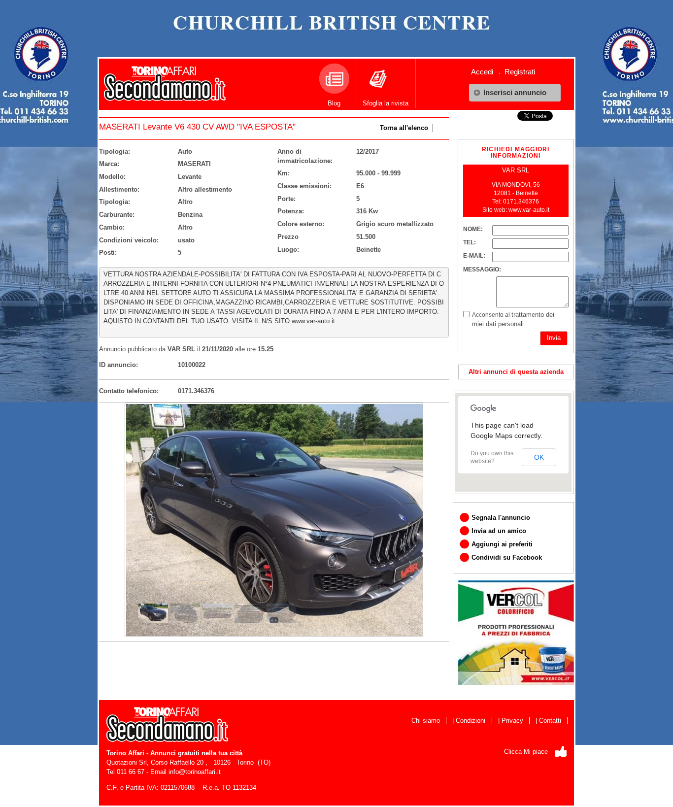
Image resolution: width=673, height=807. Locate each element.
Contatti (550, 720)
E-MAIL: (474, 255)
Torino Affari (125, 753)
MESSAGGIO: (482, 269)
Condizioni (470, 720)
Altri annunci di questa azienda (516, 371)
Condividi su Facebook (506, 557)
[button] (515, 92)
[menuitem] (486, 71)
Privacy (512, 720)
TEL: (469, 242)
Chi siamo (425, 720)
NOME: (473, 229)
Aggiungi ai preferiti (502, 544)
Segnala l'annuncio (500, 517)
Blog (334, 103)
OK (539, 457)
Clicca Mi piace (526, 751)
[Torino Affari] (165, 79)
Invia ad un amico (498, 531)
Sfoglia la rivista (385, 103)
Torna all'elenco (404, 128)
